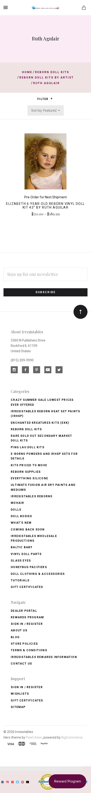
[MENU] (6, 7)
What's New (21, 522)
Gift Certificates (27, 587)
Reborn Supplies (26, 471)
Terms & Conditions (29, 650)
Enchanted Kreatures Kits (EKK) (40, 422)
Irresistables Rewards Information (44, 657)
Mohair (17, 503)
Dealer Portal (24, 610)
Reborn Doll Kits (26, 429)
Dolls (16, 509)
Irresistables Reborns (31, 496)
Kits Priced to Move (29, 465)
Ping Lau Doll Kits (27, 447)
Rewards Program (27, 617)
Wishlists (20, 693)
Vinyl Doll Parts (26, 554)
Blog (15, 637)
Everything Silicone (29, 478)
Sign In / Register (27, 624)
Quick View (45, 163)
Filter (43, 99)
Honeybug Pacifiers (29, 567)
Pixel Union (34, 737)
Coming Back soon (28, 529)
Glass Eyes (21, 560)
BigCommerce (72, 737)
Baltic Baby (21, 547)
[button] (51, 98)
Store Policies (24, 643)
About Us (19, 630)
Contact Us (21, 663)
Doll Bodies (21, 516)
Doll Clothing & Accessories (38, 574)
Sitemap (18, 707)
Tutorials (20, 580)
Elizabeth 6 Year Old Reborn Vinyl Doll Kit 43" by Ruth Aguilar (45, 206)
